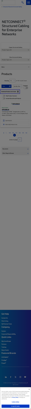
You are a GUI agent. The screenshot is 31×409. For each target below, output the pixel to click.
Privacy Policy (15, 397)
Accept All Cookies (15, 406)
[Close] (29, 389)
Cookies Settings (15, 402)
